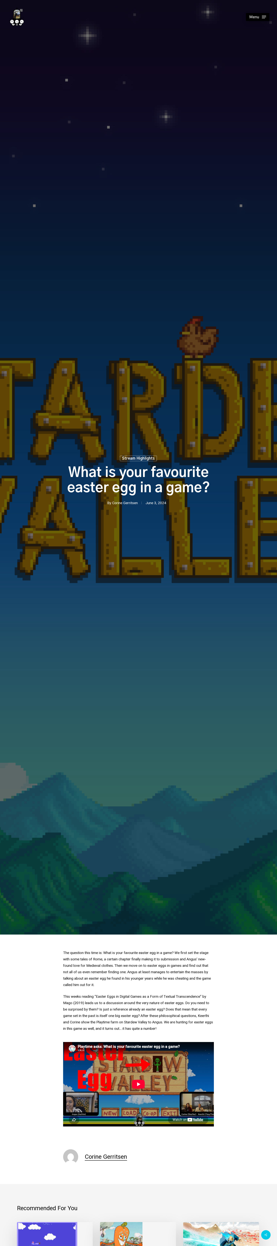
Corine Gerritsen (125, 503)
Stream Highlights (138, 458)
